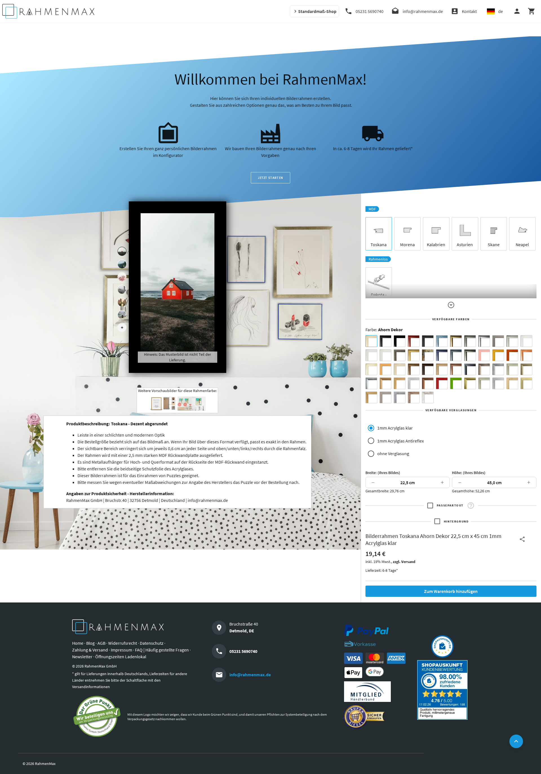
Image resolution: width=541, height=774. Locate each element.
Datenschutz (151, 643)
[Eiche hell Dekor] (399, 369)
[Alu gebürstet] (484, 341)
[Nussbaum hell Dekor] (442, 369)
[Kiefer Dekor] (399, 383)
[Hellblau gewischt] (442, 341)
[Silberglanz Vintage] (371, 383)
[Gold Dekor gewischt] (371, 397)
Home (77, 643)
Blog (90, 643)
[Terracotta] (526, 355)
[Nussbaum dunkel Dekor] (456, 369)
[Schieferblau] (456, 355)
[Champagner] (512, 369)
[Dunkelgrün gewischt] (470, 355)
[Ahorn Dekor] (371, 341)
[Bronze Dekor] (385, 383)
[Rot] (442, 383)
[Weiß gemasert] (385, 355)
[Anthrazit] (498, 341)
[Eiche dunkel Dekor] (428, 369)
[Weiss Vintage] (428, 397)
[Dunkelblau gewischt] (442, 355)
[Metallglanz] (399, 355)
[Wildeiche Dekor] (414, 397)
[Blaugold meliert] (428, 355)
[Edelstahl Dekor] (498, 383)
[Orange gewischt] (512, 355)
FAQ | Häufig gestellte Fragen (162, 650)
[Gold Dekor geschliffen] (526, 383)
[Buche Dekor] (385, 369)
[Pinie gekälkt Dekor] (414, 383)
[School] (122, 314)
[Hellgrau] (385, 397)
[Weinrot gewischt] (414, 341)
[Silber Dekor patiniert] (399, 397)
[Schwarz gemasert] (428, 341)
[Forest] (122, 264)
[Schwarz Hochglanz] (399, 341)
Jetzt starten (270, 177)
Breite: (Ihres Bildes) (382, 472)
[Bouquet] (122, 276)
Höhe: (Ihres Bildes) (468, 472)
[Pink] (484, 355)
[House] (122, 251)
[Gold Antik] (526, 369)
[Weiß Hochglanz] (371, 355)
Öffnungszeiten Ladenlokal (120, 656)
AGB (101, 643)
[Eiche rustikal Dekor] (414, 369)
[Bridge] (122, 289)
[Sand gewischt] (371, 369)
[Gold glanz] (456, 341)
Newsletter (82, 656)
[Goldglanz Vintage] (470, 383)
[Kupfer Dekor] (428, 383)
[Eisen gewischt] (498, 369)
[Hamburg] (122, 302)
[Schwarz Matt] (385, 341)
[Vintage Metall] (484, 369)
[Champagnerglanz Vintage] (484, 383)
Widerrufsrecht (122, 643)
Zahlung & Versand (90, 650)
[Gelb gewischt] (498, 355)
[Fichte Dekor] (512, 383)
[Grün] (456, 383)
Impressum (121, 650)
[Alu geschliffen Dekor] (470, 369)
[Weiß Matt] (526, 341)
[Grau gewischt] (470, 341)
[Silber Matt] (512, 341)
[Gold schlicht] (414, 355)
